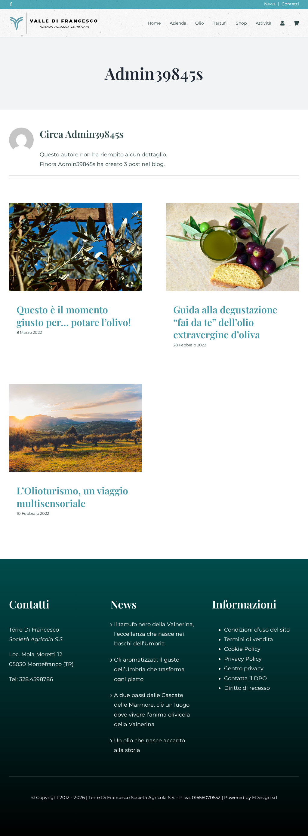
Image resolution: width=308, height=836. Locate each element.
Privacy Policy (243, 659)
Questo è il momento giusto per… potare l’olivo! (74, 315)
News (270, 4)
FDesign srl (264, 797)
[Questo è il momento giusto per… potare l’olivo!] (75, 247)
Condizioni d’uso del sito (257, 629)
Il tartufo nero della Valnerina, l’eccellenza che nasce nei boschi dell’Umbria (154, 634)
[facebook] (11, 4)
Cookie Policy (242, 649)
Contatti (290, 4)
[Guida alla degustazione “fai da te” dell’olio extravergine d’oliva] (232, 247)
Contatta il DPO (245, 678)
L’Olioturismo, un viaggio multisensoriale (72, 496)
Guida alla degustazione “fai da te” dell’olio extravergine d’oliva (225, 322)
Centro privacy (243, 668)
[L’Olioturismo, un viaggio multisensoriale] (75, 428)
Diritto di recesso (247, 688)
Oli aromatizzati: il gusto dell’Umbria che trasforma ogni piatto (149, 669)
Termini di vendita (248, 639)
